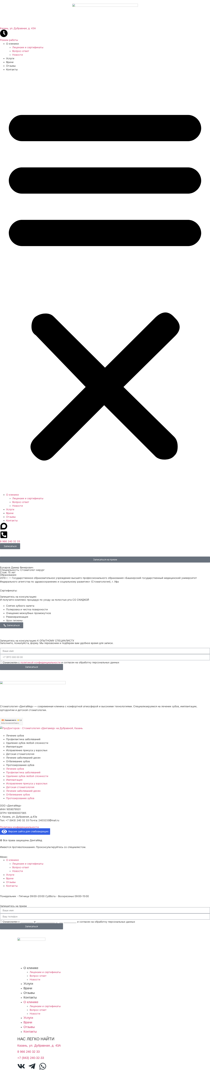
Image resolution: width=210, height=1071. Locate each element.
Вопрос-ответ (20, 51)
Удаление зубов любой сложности (27, 742)
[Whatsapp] (43, 1066)
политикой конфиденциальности (40, 662)
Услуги (10, 58)
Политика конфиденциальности (19, 827)
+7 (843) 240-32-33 (30, 1057)
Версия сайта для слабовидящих (28, 831)
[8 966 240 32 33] (4, 535)
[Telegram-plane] (32, 1066)
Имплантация (14, 746)
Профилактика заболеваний (23, 739)
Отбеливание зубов (18, 761)
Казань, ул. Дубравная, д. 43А (18, 28)
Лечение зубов (15, 735)
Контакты (12, 69)
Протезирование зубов (20, 765)
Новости (17, 54)
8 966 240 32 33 (10, 541)
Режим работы (9, 39)
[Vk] (21, 1066)
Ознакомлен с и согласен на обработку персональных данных (61, 662)
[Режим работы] (4, 33)
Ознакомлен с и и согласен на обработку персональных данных (69, 921)
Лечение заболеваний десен (23, 757)
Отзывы (11, 65)
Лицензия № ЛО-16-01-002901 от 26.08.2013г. (29, 824)
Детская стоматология (20, 753)
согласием (26, 921)
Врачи (10, 62)
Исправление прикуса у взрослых (27, 750)
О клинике (12, 43)
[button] (105, 282)
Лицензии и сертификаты (27, 47)
